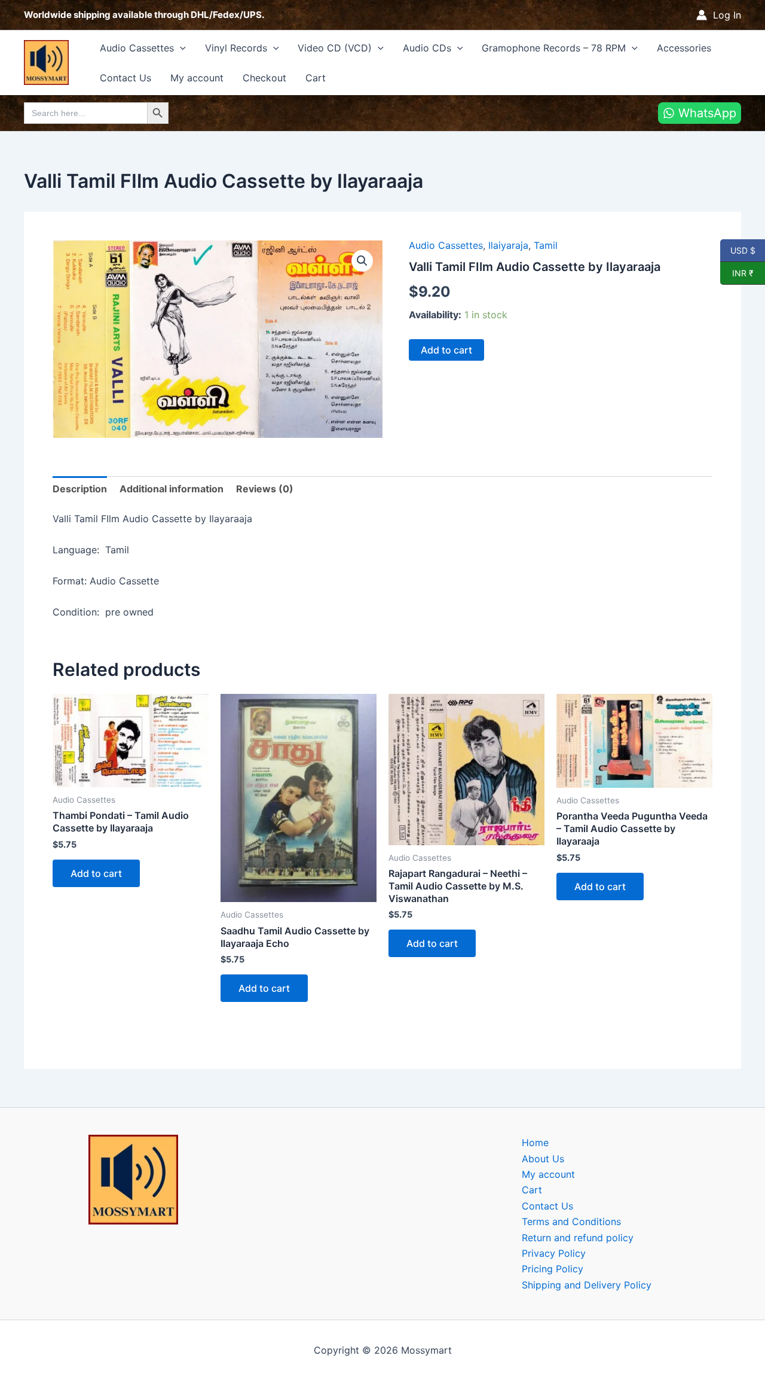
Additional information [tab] (172, 489)
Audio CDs (427, 48)
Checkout (264, 78)
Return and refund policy (578, 1238)
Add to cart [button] (96, 873)
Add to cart (446, 350)
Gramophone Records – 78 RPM (554, 48)
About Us (543, 1159)
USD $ (742, 250)
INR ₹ (737, 272)
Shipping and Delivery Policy (586, 1285)
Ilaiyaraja (508, 245)
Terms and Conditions (571, 1221)
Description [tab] (80, 489)
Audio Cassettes (137, 48)
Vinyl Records (236, 48)
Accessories (684, 48)
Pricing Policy (552, 1269)
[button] (180, 48)
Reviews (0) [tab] (264, 489)
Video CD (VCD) (335, 48)
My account (197, 78)
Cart (315, 78)
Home (535, 1143)
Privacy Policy (554, 1253)
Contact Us (125, 78)
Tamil (546, 245)
